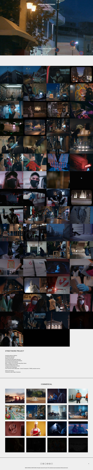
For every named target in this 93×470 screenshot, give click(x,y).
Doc (39, 9)
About (58, 9)
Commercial (44, 9)
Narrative (35, 9)
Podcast (53, 9)
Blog (49, 9)
